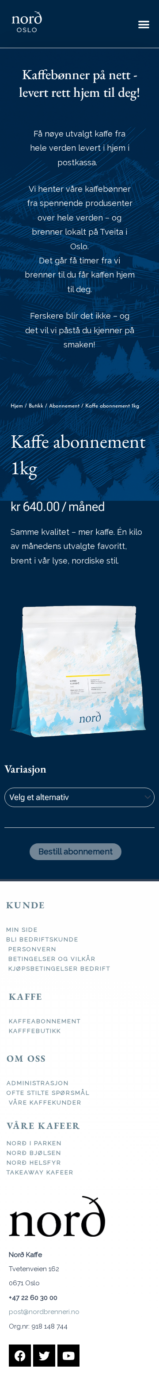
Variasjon (25, 769)
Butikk (36, 406)
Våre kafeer (43, 1125)
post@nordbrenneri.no (44, 1312)
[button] (144, 24)
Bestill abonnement (75, 851)
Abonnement (64, 406)
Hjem (17, 406)
